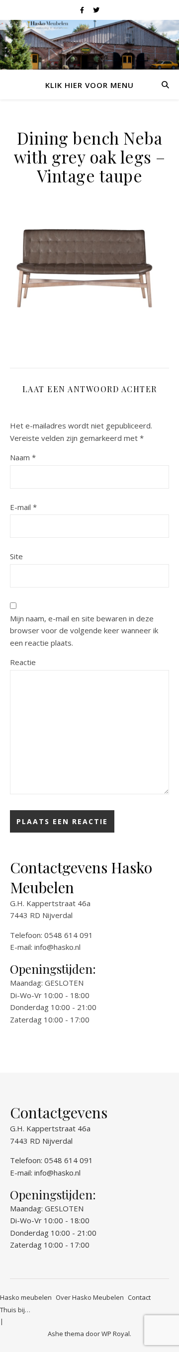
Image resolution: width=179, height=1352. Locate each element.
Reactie (23, 662)
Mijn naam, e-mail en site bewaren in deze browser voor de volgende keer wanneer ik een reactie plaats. (84, 630)
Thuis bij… (15, 1309)
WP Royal (115, 1333)
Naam (23, 457)
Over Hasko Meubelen (90, 1297)
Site (16, 556)
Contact (139, 1297)
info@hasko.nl (57, 947)
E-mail (23, 507)
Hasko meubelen (26, 1297)
